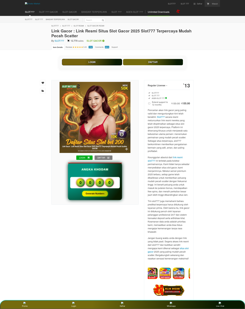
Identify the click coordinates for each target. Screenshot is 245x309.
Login (73, 306)
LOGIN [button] (82, 157)
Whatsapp (171, 306)
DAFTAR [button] (101, 157)
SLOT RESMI (79, 25)
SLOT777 (28, 19)
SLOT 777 (39, 19)
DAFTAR (153, 62)
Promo (25, 306)
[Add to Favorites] (43, 83)
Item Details (58, 47)
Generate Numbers (95, 193)
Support (115, 47)
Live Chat (220, 306)
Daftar (122, 306)
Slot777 (161, 117)
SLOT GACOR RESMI (95, 25)
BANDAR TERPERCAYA (55, 19)
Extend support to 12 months (171, 103)
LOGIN (92, 62)
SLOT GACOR (73, 19)
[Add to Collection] (43, 91)
